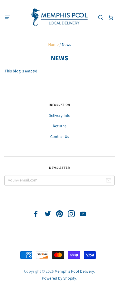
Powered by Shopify (59, 278)
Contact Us (59, 137)
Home (53, 45)
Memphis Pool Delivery (74, 271)
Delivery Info (59, 116)
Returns (59, 126)
